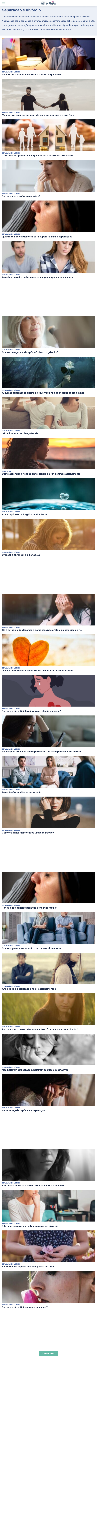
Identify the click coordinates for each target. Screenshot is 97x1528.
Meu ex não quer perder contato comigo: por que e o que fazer (38, 115)
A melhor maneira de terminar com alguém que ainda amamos (37, 277)
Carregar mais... (48, 1353)
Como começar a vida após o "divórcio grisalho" (30, 352)
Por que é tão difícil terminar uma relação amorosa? (32, 711)
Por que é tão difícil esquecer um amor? (25, 1307)
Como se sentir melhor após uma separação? (28, 832)
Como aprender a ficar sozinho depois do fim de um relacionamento (41, 473)
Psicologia (6, 471)
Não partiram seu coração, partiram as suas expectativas (35, 1069)
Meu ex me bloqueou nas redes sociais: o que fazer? (32, 74)
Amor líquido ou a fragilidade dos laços (24, 514)
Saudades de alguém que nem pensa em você (28, 1266)
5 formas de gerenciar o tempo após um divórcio (30, 1226)
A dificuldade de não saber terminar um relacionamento (34, 1185)
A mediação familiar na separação (21, 792)
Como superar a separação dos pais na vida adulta (31, 948)
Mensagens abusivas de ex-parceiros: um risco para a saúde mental (41, 751)
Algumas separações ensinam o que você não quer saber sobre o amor (43, 392)
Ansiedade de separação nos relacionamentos (29, 988)
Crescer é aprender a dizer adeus (21, 554)
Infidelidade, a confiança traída (20, 433)
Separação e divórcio (11, 72)
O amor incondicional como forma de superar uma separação (37, 670)
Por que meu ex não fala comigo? (21, 196)
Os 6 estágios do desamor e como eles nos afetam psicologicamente (42, 630)
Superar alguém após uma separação (23, 1110)
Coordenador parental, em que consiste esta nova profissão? (37, 155)
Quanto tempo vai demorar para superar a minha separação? (37, 236)
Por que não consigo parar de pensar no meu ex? (30, 907)
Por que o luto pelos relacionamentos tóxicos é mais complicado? (40, 1029)
